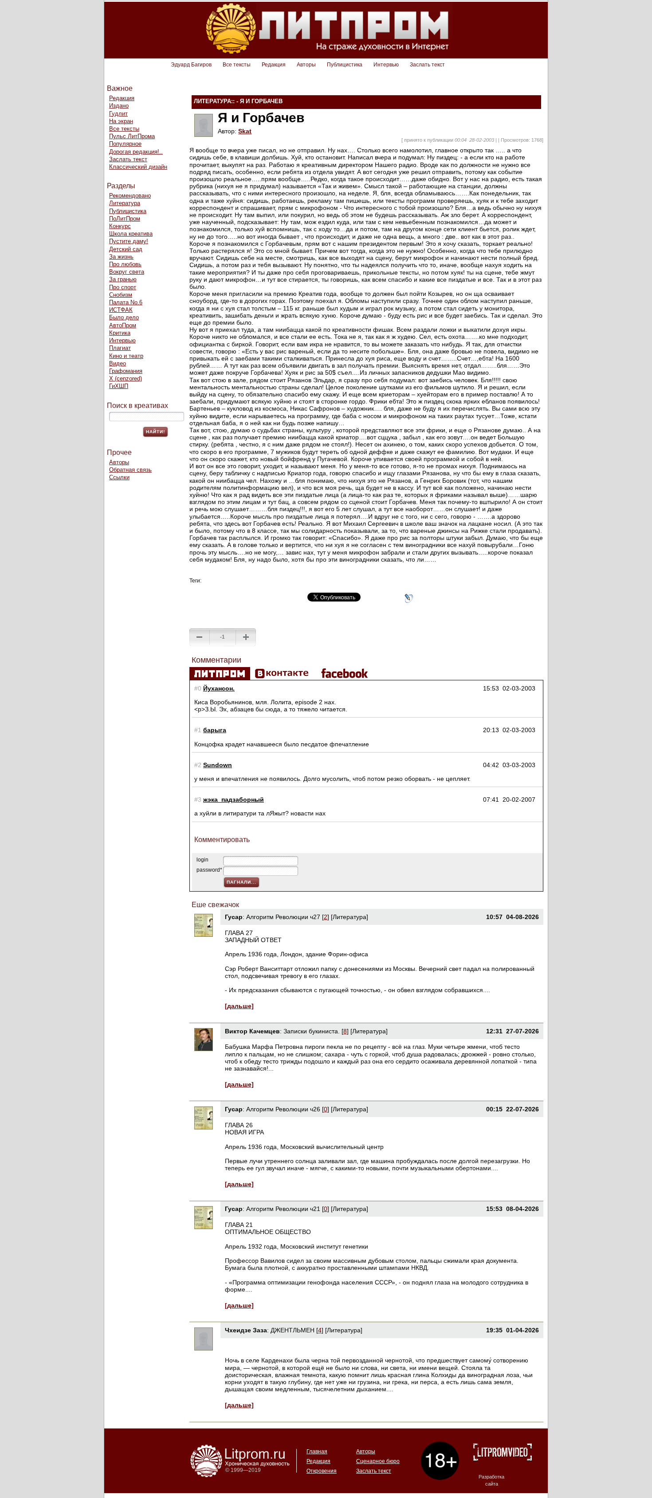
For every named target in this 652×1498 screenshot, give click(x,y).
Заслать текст (427, 65)
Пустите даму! (128, 241)
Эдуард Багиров (191, 65)
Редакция (274, 65)
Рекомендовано (130, 195)
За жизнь (121, 256)
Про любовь (125, 264)
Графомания (125, 371)
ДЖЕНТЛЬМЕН (292, 1330)
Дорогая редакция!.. (136, 151)
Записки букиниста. (312, 1031)
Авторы (306, 65)
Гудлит (118, 113)
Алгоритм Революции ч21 (283, 1208)
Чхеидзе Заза (246, 1330)
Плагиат (120, 348)
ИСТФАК (121, 310)
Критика (119, 333)
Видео (117, 363)
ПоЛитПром (124, 218)
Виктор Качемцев (252, 1031)
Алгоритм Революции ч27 (283, 916)
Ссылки (119, 477)
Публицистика (344, 65)
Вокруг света (126, 271)
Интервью (386, 65)
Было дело (124, 317)
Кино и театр (126, 356)
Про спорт (122, 287)
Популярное (125, 143)
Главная (316, 1451)
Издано (119, 105)
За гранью (123, 279)
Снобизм (120, 294)
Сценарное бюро (378, 1461)
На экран (121, 121)
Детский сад (125, 249)
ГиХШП (118, 386)
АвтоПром (122, 325)
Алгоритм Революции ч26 (283, 1109)
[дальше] (239, 1005)
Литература (124, 203)
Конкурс (120, 226)
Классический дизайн (138, 166)
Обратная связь (130, 469)
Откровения (321, 1471)
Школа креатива (131, 233)
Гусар (234, 916)
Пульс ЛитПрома (132, 136)
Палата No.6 (125, 302)
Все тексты (237, 65)
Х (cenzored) (125, 378)
